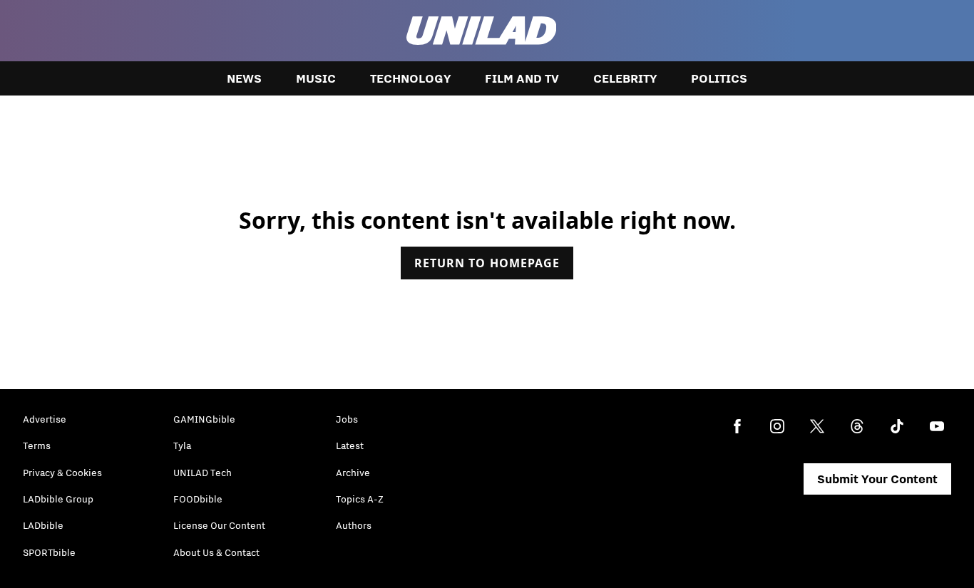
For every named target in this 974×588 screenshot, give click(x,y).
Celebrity (625, 78)
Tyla (182, 445)
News (244, 78)
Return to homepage (487, 263)
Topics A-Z (360, 498)
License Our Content (219, 525)
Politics (719, 78)
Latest (350, 445)
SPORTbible (49, 552)
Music (316, 78)
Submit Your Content (877, 479)
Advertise (44, 419)
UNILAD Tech (202, 472)
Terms (37, 445)
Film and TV (522, 78)
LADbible (43, 525)
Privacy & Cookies (62, 472)
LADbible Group (58, 498)
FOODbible (197, 498)
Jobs (347, 419)
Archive (353, 472)
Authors (353, 525)
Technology (410, 78)
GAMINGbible (204, 419)
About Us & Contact (216, 552)
